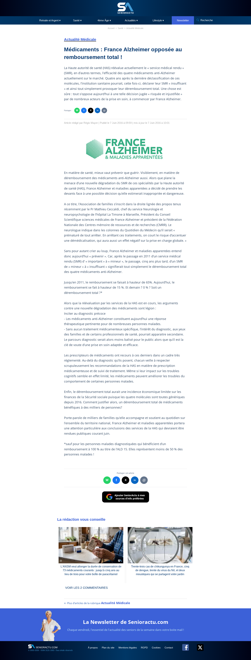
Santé (120, 28)
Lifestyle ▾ (158, 20)
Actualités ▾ (131, 20)
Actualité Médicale (134, 28)
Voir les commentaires (86, 587)
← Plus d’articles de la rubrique (97, 603)
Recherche (206, 20)
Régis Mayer (90, 122)
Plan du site (108, 647)
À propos (93, 647)
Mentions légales (127, 647)
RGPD (144, 647)
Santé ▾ (77, 20)
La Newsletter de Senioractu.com (125, 621)
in (97, 110)
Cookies (156, 647)
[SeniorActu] (125, 8)
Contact (169, 647)
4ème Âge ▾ (104, 20)
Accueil (111, 28)
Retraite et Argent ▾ (50, 20)
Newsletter (183, 20)
